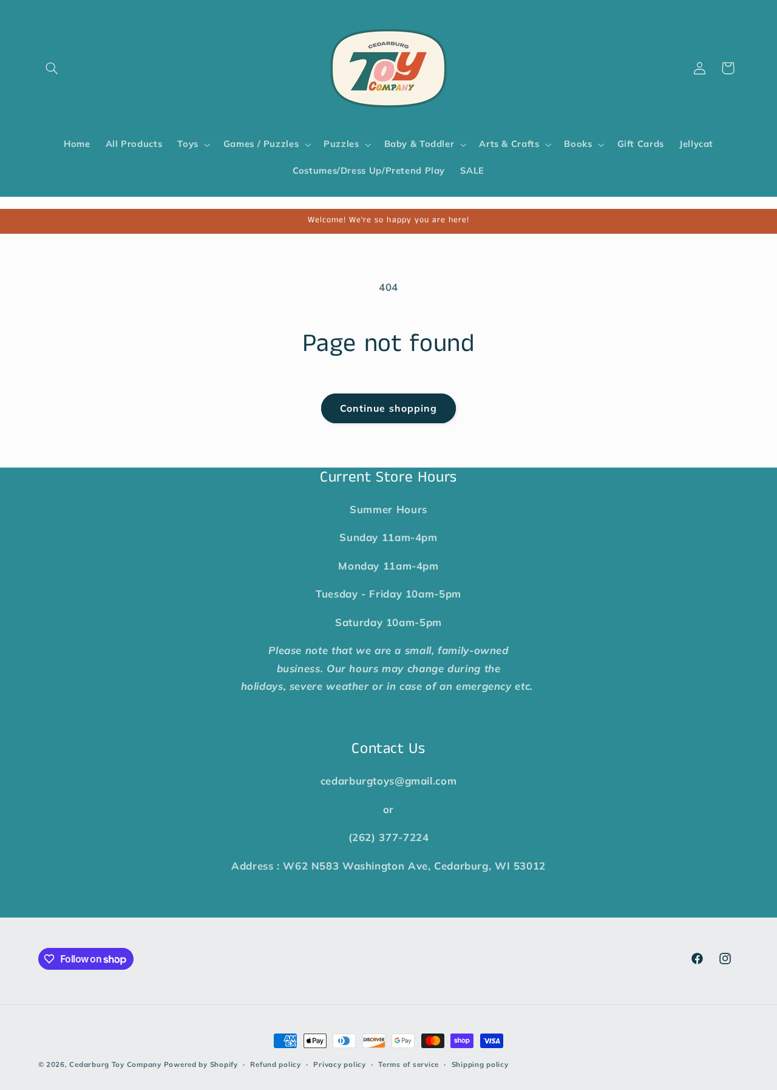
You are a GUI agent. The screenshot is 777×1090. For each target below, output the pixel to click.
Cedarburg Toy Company (115, 1064)
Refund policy (275, 1064)
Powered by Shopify (201, 1064)
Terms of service (408, 1064)
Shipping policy (480, 1064)
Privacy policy (339, 1064)
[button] (52, 68)
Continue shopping (388, 408)
